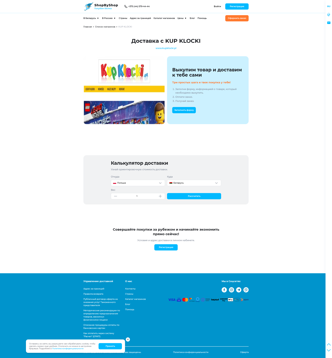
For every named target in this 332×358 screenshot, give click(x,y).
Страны (123, 18)
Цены (180, 18)
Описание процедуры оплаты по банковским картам (101, 326)
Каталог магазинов (164, 18)
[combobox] (138, 183)
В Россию (107, 18)
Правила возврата (93, 294)
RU (328, 6)
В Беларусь (89, 18)
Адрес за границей (140, 18)
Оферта (244, 352)
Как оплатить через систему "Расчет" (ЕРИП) (98, 335)
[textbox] (138, 183)
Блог (192, 18)
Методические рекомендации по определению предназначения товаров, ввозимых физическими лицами (101, 315)
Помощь (202, 18)
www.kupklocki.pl (166, 48)
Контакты (130, 289)
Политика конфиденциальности (68, 348)
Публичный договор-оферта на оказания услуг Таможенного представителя (100, 302)
